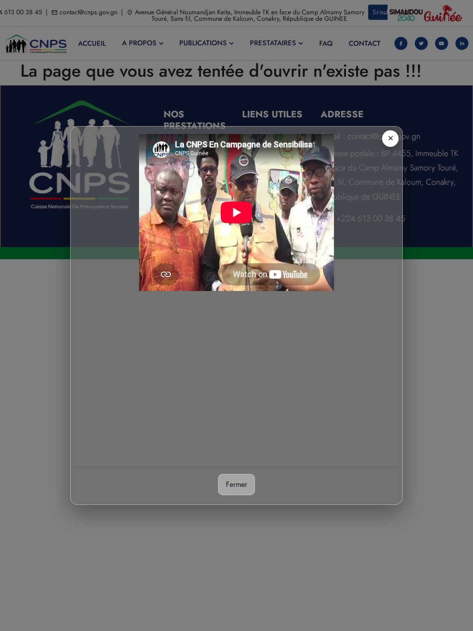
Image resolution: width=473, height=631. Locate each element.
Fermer (236, 484)
